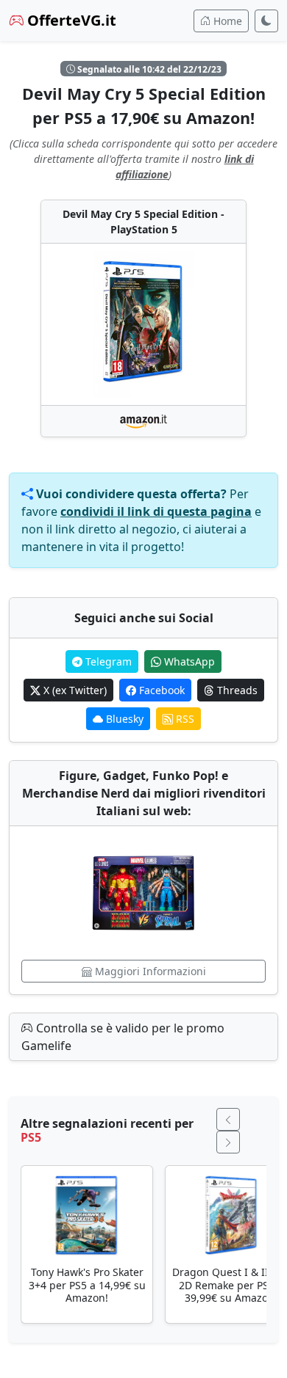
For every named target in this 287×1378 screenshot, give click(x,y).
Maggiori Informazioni (149, 971)
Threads (236, 690)
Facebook (160, 690)
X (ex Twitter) (73, 690)
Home (226, 21)
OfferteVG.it (70, 20)
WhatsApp (188, 661)
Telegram (107, 661)
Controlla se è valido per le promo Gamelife (122, 1037)
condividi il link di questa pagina (156, 511)
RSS (183, 719)
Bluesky (123, 719)
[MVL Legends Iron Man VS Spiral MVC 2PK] (143, 893)
